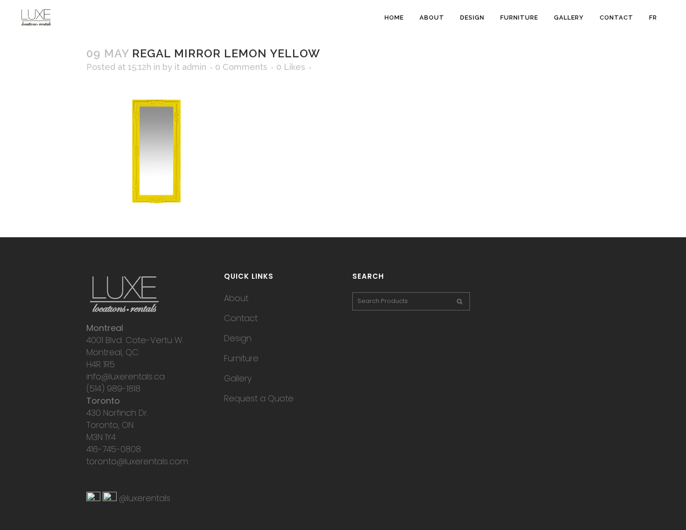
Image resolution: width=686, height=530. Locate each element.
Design (238, 338)
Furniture (241, 358)
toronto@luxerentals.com (137, 461)
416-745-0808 (113, 449)
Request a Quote (259, 398)
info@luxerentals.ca (125, 376)
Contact (241, 318)
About (236, 298)
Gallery (238, 378)
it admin (190, 67)
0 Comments (241, 67)
